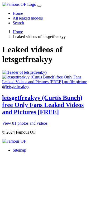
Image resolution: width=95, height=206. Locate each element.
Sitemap (19, 150)
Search (18, 23)
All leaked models (28, 18)
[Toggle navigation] (39, 6)
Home (18, 13)
